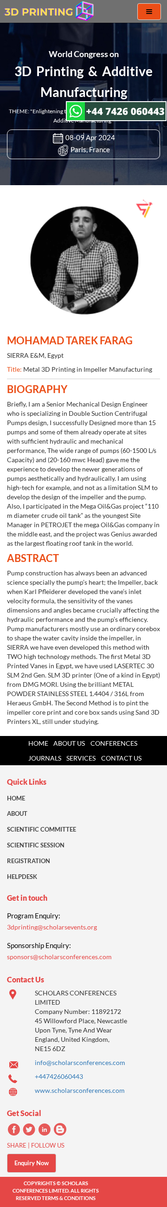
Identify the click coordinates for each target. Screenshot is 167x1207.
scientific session (35, 845)
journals (44, 758)
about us (69, 743)
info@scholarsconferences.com (80, 1062)
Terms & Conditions (69, 1198)
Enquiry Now (31, 1163)
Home (38, 743)
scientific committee (41, 829)
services (81, 758)
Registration (28, 861)
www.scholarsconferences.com (80, 1090)
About (17, 813)
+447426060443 (59, 1076)
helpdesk (22, 876)
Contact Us (121, 758)
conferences (113, 743)
